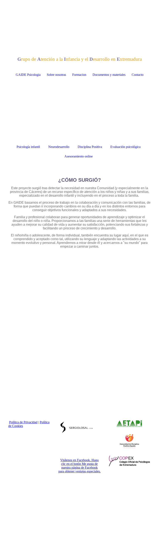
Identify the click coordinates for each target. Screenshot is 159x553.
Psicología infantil (28, 147)
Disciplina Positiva (90, 147)
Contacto (137, 74)
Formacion (79, 74)
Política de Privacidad (23, 422)
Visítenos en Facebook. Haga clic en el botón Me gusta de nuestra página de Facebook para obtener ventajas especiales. (79, 465)
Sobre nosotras (56, 74)
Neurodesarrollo (58, 147)
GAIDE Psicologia (28, 74)
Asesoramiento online (78, 156)
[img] (79, 15)
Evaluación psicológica (125, 147)
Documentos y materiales (109, 74)
